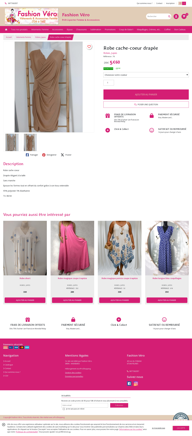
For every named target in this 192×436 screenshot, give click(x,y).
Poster (68, 154)
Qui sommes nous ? (12, 372)
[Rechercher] (169, 16)
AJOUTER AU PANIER (146, 94)
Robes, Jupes (40, 37)
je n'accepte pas (158, 428)
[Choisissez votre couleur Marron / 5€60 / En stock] (146, 75)
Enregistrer (51, 154)
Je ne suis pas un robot (75, 409)
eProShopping (59, 417)
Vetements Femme (23, 37)
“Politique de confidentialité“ (27, 432)
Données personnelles (74, 376)
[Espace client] (176, 16)
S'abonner (119, 405)
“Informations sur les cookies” (131, 429)
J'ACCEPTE (181, 428)
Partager (34, 154)
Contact (159, 3)
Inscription (170, 3)
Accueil (9, 37)
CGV (6, 376)
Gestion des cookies (73, 372)
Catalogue (8, 365)
